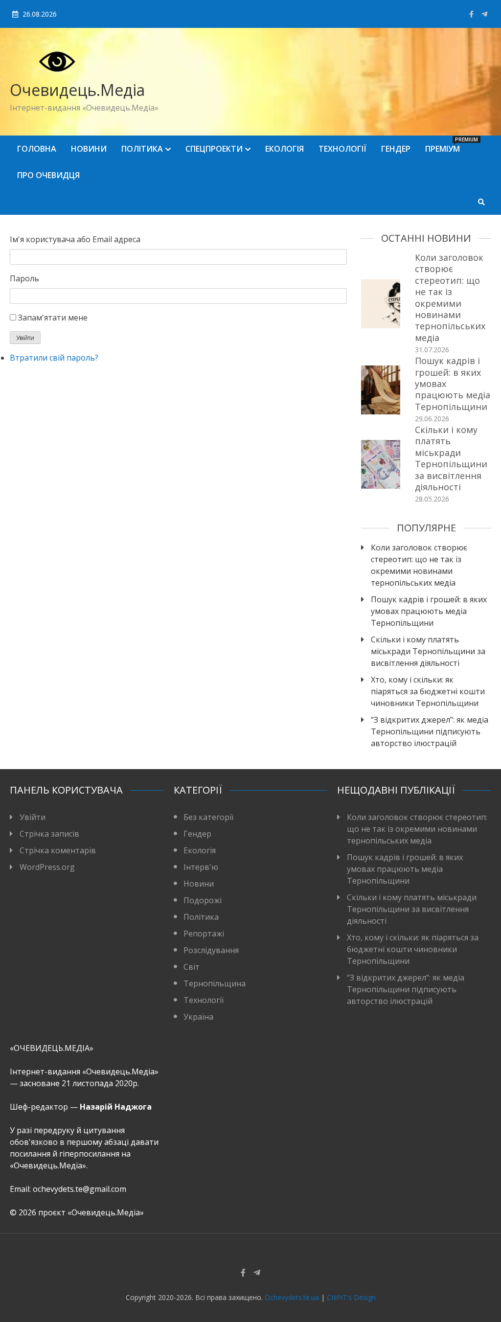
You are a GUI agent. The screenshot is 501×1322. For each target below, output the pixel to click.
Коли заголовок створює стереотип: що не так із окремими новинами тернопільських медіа (450, 297)
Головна (36, 148)
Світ (191, 966)
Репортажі (203, 933)
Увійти (25, 338)
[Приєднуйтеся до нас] (484, 14)
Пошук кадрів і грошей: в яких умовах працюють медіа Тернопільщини (429, 611)
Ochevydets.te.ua (292, 1297)
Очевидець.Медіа (77, 89)
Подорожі (202, 900)
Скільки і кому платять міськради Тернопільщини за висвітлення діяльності (451, 458)
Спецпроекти (214, 148)
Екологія (284, 148)
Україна (198, 1016)
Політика (142, 148)
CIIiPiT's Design (351, 1297)
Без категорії (208, 817)
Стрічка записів (49, 833)
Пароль (24, 278)
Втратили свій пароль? (54, 357)
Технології (342, 148)
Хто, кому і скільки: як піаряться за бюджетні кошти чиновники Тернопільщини (428, 691)
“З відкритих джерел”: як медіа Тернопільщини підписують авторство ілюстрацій (429, 731)
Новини (89, 148)
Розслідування (211, 950)
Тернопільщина (214, 983)
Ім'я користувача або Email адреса (75, 239)
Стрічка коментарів (58, 850)
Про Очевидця (48, 175)
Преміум (446, 145)
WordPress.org (47, 867)
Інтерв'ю (200, 867)
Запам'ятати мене (53, 317)
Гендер (395, 148)
